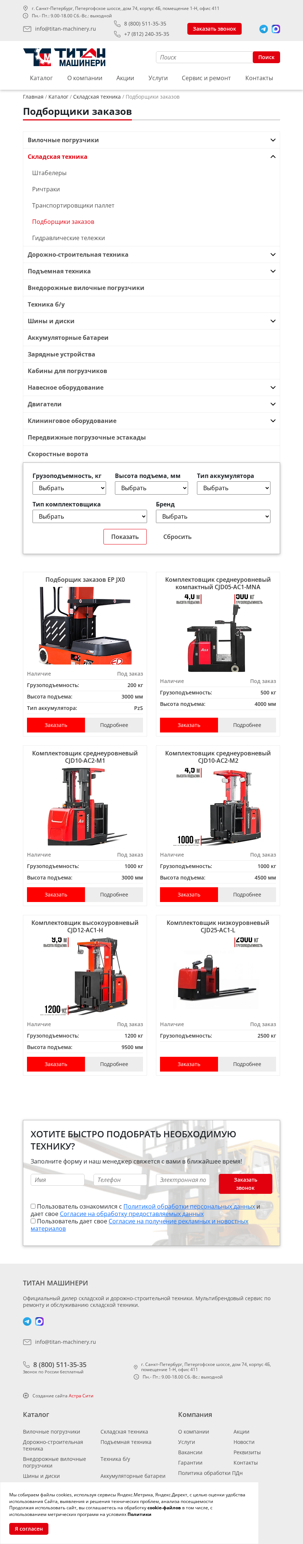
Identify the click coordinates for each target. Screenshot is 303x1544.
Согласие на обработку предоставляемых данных (132, 1214)
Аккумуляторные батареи (133, 1475)
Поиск (266, 57)
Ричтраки (46, 189)
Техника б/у (115, 1458)
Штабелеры (49, 173)
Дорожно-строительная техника (53, 1445)
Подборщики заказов (63, 222)
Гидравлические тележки (68, 238)
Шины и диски (41, 1475)
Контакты (259, 78)
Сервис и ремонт (206, 78)
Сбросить (177, 537)
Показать (125, 537)
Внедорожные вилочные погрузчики (54, 1462)
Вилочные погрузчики (51, 1431)
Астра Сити (81, 1396)
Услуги (158, 78)
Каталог (41, 78)
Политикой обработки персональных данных (189, 1206)
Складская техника (124, 1431)
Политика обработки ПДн (210, 1472)
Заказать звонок (214, 28)
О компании (84, 78)
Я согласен (29, 1528)
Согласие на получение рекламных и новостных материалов (139, 1225)
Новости (244, 1441)
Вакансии (190, 1452)
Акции (125, 78)
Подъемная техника (126, 1441)
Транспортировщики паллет (73, 205)
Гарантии (190, 1462)
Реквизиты (247, 1452)
